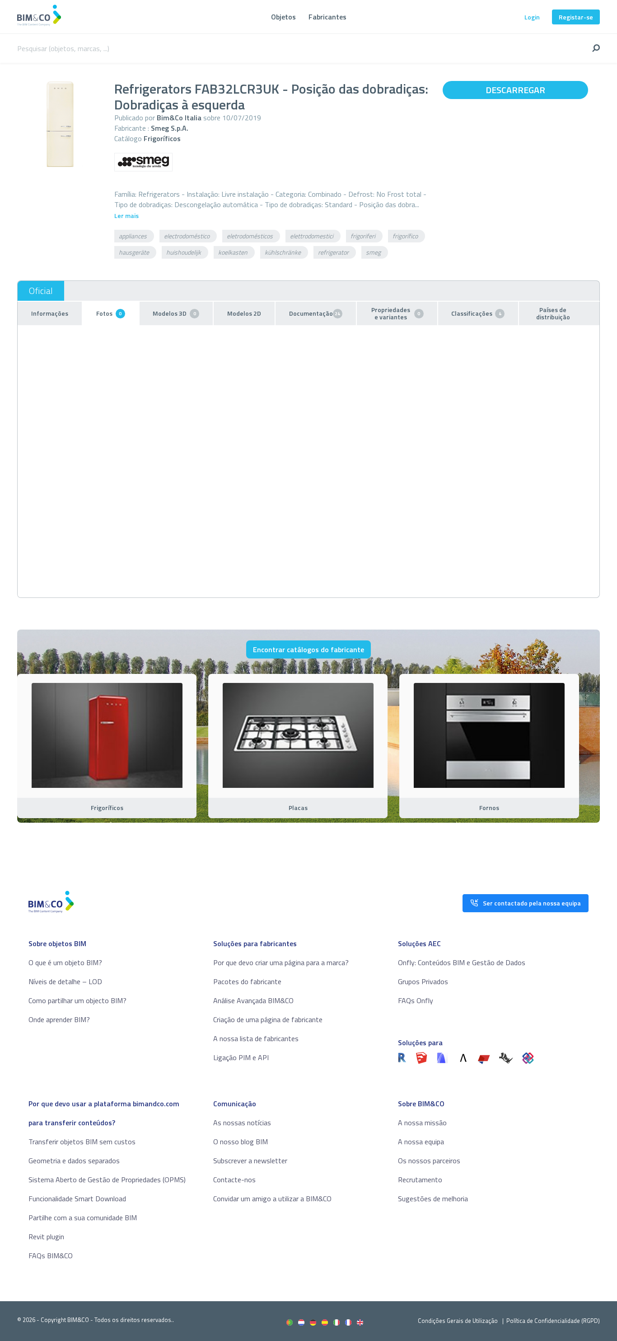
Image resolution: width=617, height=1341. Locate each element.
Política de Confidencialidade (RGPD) (553, 1320)
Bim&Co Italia (179, 117)
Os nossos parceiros (429, 1160)
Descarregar (515, 90)
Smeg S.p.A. (169, 128)
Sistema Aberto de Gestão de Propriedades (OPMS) (107, 1179)
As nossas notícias (242, 1122)
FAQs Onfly (415, 1000)
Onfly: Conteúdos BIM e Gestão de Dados (461, 962)
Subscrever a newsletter (250, 1160)
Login (532, 17)
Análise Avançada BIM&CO (253, 1000)
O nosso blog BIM (240, 1141)
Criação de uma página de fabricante (268, 1019)
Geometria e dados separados (74, 1160)
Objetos (283, 16)
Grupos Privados (423, 981)
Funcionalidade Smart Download (77, 1198)
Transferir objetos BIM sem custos (82, 1141)
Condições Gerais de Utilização (458, 1320)
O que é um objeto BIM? (65, 962)
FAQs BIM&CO (50, 1255)
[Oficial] (41, 291)
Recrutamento (420, 1179)
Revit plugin (46, 1236)
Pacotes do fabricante (247, 981)
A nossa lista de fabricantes (256, 1038)
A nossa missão (422, 1122)
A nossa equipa (421, 1141)
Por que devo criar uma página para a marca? (281, 962)
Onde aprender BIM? (59, 1019)
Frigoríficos (162, 138)
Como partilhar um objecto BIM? (77, 1000)
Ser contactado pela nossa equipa (532, 903)
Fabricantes (327, 16)
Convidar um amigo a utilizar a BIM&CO (272, 1198)
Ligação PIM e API (241, 1057)
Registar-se (576, 17)
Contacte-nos (234, 1179)
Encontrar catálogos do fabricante (308, 649)
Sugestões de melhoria (433, 1198)
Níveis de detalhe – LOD (65, 981)
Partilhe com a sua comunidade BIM (82, 1217)
